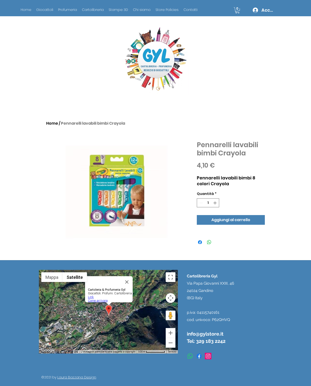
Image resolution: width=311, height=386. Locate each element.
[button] (237, 10)
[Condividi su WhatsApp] (209, 242)
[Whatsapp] (190, 356)
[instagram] (208, 356)
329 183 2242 (210, 341)
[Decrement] (201, 203)
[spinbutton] (208, 203)
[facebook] (199, 356)
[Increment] (215, 203)
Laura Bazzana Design (76, 377)
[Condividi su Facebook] (200, 242)
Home (52, 123)
